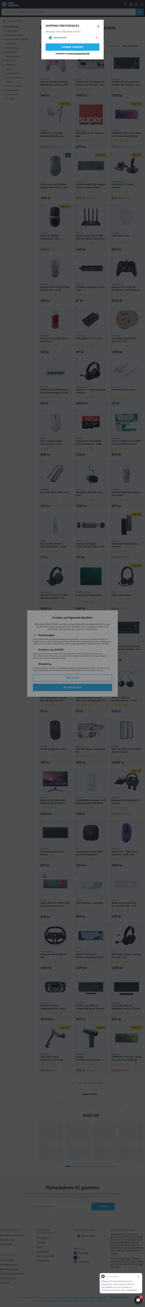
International (60, 37)
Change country (72, 47)
